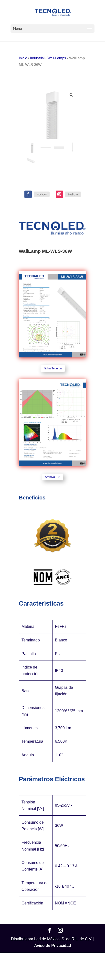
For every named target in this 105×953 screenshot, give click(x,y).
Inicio (23, 58)
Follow (42, 194)
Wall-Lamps (56, 58)
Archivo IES (52, 477)
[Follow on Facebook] (28, 194)
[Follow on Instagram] (59, 194)
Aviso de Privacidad (52, 945)
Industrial (37, 58)
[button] (71, 95)
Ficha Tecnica (52, 368)
